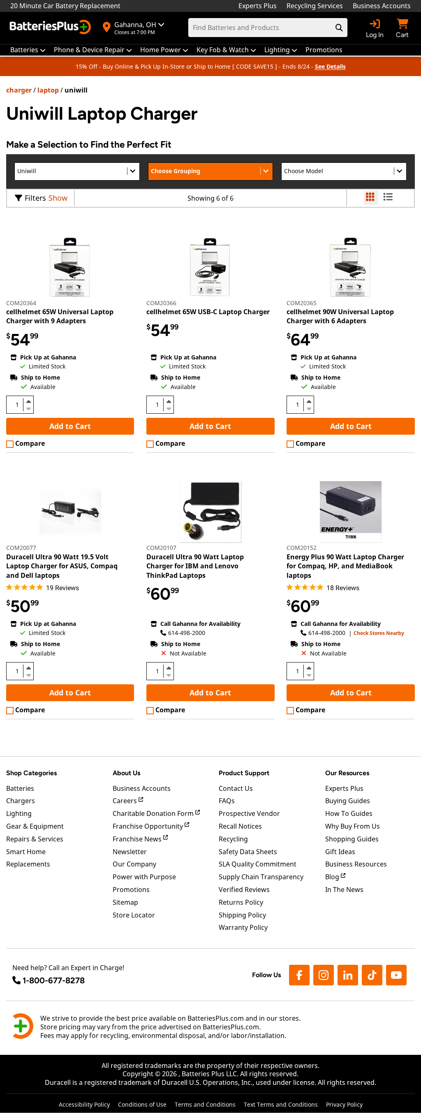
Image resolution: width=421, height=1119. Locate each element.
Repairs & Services (34, 838)
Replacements (28, 864)
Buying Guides (347, 800)
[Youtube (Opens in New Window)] (396, 975)
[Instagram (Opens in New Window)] (323, 975)
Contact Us (236, 788)
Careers (126, 800)
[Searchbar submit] (339, 27)
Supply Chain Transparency (261, 876)
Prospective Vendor (249, 813)
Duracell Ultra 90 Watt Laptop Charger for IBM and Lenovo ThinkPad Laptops (195, 566)
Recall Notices (240, 826)
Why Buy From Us (352, 826)
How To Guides (348, 813)
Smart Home (26, 851)
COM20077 (21, 547)
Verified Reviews (244, 889)
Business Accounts (382, 5)
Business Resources (356, 864)
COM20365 (302, 303)
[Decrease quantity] (28, 408)
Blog (333, 876)
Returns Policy (241, 902)
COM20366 (161, 303)
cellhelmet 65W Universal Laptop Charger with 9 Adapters (59, 316)
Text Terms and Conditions (281, 1104)
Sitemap (125, 902)
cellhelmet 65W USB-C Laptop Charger (208, 311)
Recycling (233, 838)
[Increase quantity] (28, 401)
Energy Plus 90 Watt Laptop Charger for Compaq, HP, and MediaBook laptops (345, 566)
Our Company (134, 864)
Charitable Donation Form (154, 813)
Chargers (20, 800)
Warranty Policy (243, 927)
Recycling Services (315, 5)
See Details (330, 66)
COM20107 (161, 547)
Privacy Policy (344, 1104)
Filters (35, 198)
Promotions (131, 889)
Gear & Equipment (35, 826)
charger (19, 90)
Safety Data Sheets (248, 851)
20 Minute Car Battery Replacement (65, 5)
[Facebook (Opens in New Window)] (299, 975)
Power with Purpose (144, 876)
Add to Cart (70, 426)
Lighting (19, 813)
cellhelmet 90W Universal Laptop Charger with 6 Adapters (340, 316)
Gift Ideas (340, 851)
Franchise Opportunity (149, 826)
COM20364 (21, 303)
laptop (48, 90)
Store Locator (134, 915)
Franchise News (138, 838)
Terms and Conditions (205, 1104)
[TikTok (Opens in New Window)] (372, 975)
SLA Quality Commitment (257, 864)
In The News (344, 889)
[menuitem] (28, 50)
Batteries (20, 788)
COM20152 (302, 547)
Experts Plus (257, 5)
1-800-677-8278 (54, 980)
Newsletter (130, 851)
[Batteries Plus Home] (51, 28)
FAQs (227, 800)
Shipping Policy (242, 915)
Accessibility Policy (84, 1104)
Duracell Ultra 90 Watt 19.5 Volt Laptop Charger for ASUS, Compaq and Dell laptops (62, 566)
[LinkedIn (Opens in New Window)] (348, 975)
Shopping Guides (352, 838)
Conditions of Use (142, 1104)
